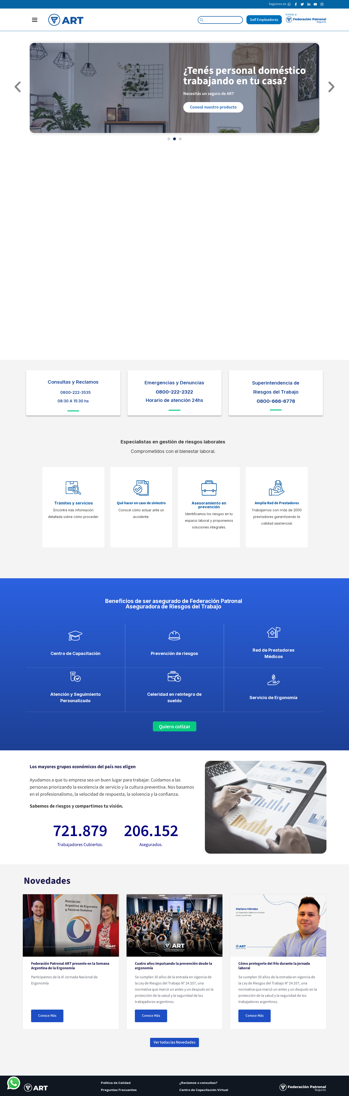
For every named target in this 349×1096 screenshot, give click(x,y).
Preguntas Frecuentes (119, 1090)
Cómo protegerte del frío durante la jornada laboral (274, 966)
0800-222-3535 (75, 392)
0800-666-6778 (276, 401)
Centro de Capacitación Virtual (203, 1090)
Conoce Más (47, 1015)
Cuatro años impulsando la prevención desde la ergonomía (173, 966)
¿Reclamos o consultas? (198, 1083)
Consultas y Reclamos (73, 382)
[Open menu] (34, 19)
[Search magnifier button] (201, 20)
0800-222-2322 (174, 392)
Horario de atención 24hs (174, 400)
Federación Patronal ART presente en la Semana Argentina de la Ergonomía (70, 966)
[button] (17, 87)
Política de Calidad (116, 1083)
